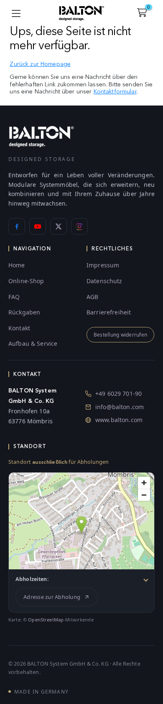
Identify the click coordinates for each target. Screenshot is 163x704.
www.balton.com (119, 420)
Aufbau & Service (32, 343)
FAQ (14, 297)
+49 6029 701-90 (118, 393)
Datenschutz (104, 281)
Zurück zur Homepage (40, 64)
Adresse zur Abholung (51, 597)
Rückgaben (24, 312)
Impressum (103, 265)
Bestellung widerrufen (120, 334)
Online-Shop (26, 281)
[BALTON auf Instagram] (79, 226)
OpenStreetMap (46, 619)
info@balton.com (119, 407)
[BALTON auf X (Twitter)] (58, 226)
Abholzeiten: (32, 579)
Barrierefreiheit (109, 312)
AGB (92, 297)
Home (16, 265)
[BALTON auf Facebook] (16, 226)
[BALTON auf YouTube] (37, 226)
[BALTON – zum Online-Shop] (41, 136)
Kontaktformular (115, 91)
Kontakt (19, 328)
